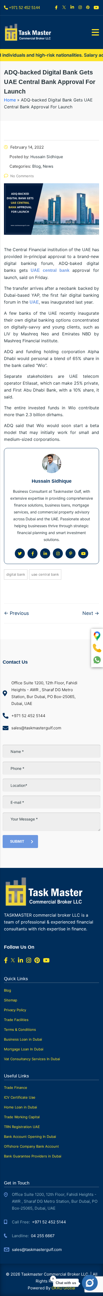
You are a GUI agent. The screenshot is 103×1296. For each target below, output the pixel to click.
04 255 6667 (43, 1235)
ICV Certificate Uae (19, 1097)
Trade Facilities (16, 1020)
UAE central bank (45, 574)
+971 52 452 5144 (49, 1221)
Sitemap (10, 1000)
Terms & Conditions (20, 1029)
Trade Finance (15, 1087)
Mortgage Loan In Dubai (23, 1049)
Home (10, 100)
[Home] (28, 32)
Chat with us (66, 1283)
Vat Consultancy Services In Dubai (32, 1059)
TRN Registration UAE (22, 1127)
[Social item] (56, 7)
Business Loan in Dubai (23, 1039)
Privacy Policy (15, 1010)
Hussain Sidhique (52, 481)
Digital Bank (15, 574)
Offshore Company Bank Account (31, 1146)
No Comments (22, 176)
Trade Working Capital (22, 1117)
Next (90, 613)
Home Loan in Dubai (20, 1107)
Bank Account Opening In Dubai (30, 1136)
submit (17, 841)
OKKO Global (63, 1287)
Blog (7, 990)
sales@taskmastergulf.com (37, 1249)
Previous (16, 613)
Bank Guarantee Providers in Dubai (32, 1156)
